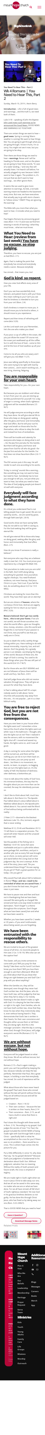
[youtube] (33, 1270)
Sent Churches (11, 1354)
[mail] (37, 1270)
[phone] (33, 1274)
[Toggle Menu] (39, 7)
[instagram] (37, 1265)
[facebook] (33, 1265)
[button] (6, 1235)
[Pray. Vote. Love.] (11, 1232)
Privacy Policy (10, 1360)
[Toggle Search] (31, 7)
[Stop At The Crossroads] (34, 1232)
